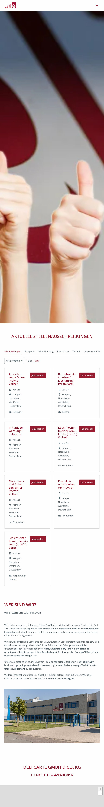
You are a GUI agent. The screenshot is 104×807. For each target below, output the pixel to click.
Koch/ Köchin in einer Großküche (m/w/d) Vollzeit (67, 432)
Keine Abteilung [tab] (46, 351)
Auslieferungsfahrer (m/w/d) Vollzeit (17, 379)
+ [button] (100, 789)
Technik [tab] (76, 351)
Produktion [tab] (63, 351)
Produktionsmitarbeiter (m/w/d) (66, 484)
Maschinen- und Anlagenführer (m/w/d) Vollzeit (16, 488)
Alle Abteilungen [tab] (12, 351)
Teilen (36, 360)
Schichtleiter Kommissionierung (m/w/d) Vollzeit (18, 542)
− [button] (100, 793)
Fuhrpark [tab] (29, 351)
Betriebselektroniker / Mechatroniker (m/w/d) (67, 379)
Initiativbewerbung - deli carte (16, 431)
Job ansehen (38, 375)
